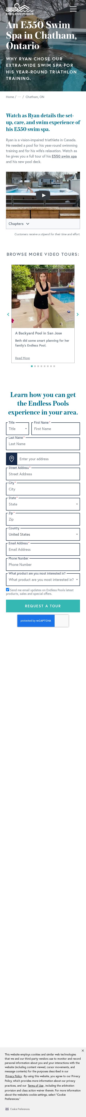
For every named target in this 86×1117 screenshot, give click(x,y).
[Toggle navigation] (73, 9)
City (12, 483)
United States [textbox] (19, 534)
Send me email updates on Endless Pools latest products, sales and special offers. (40, 592)
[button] (17, 1109)
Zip (12, 513)
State (13, 498)
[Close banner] (82, 1050)
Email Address (19, 543)
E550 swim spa (64, 156)
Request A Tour (43, 605)
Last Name (17, 437)
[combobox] (17, 428)
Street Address (19, 468)
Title (12, 422)
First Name (42, 422)
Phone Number (18, 558)
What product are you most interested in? (37, 573)
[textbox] (17, 429)
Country (14, 528)
